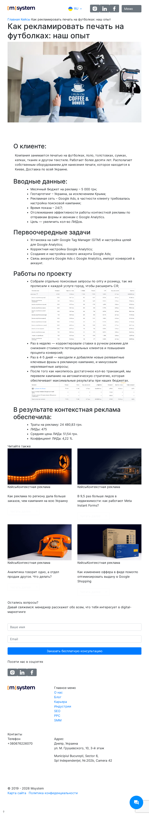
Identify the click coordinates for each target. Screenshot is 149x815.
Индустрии (62, 706)
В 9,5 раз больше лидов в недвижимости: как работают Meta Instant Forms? (104, 500)
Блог (57, 697)
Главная (14, 19)
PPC (57, 716)
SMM (58, 720)
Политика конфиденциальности (53, 793)
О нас (58, 692)
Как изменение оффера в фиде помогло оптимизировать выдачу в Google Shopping (107, 576)
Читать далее (20, 511)
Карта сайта (17, 793)
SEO (57, 711)
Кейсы (25, 19)
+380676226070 (20, 743)
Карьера (60, 702)
